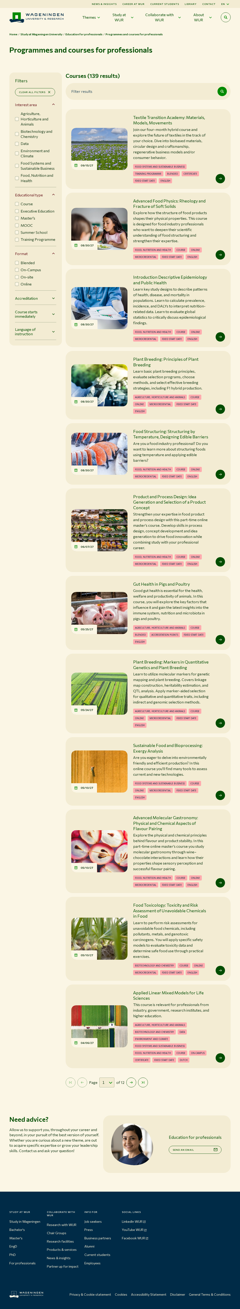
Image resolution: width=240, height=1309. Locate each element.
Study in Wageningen (24, 1221)
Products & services (62, 1249)
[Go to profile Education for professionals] (132, 1144)
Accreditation (26, 298)
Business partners (97, 1238)
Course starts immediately (26, 314)
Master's (15, 1238)
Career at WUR (133, 4)
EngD (13, 1246)
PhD (12, 1255)
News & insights (59, 1258)
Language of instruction (25, 331)
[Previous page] (82, 1082)
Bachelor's (17, 1230)
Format (21, 253)
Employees (92, 1263)
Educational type (29, 195)
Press (88, 1230)
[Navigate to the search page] (226, 17)
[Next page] (131, 1082)
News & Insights (104, 4)
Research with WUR (61, 1225)
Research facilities (60, 1241)
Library (191, 4)
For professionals (22, 1263)
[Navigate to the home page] (36, 17)
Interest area (26, 104)
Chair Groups (56, 1233)
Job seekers (93, 1221)
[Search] (222, 91)
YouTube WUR (132, 1230)
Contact (209, 4)
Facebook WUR (133, 1238)
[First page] (70, 1082)
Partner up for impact (63, 1266)
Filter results (81, 91)
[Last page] (143, 1082)
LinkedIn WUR (132, 1221)
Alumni (89, 1246)
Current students (164, 4)
